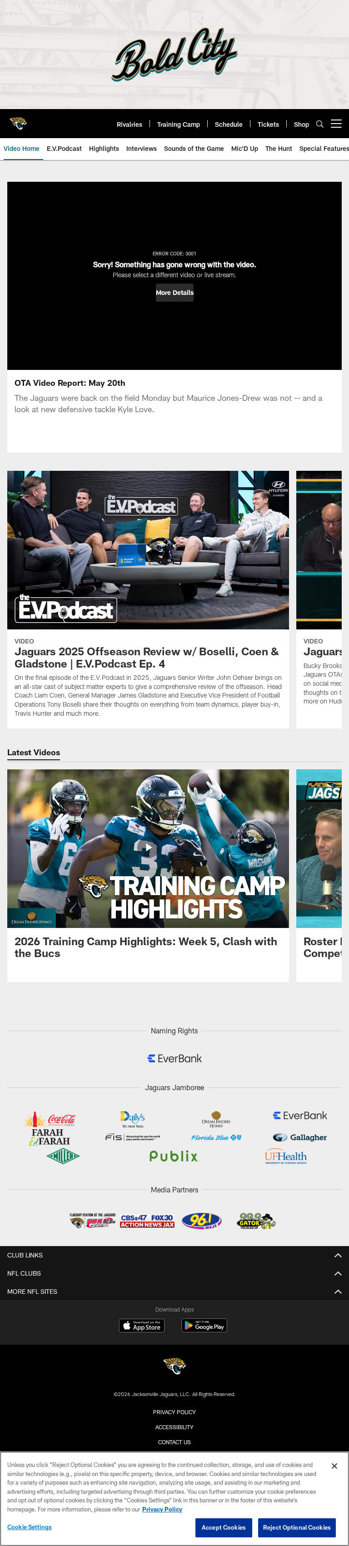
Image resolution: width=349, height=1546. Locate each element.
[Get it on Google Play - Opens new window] (204, 1330)
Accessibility (174, 1427)
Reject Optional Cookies (297, 1527)
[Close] (334, 1466)
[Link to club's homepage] (18, 120)
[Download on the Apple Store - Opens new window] (141, 1326)
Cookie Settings (29, 1527)
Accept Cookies (224, 1527)
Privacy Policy (174, 1412)
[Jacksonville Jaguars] (174, 1367)
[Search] (320, 124)
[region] (174, 1498)
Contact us (174, 1442)
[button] (175, 293)
